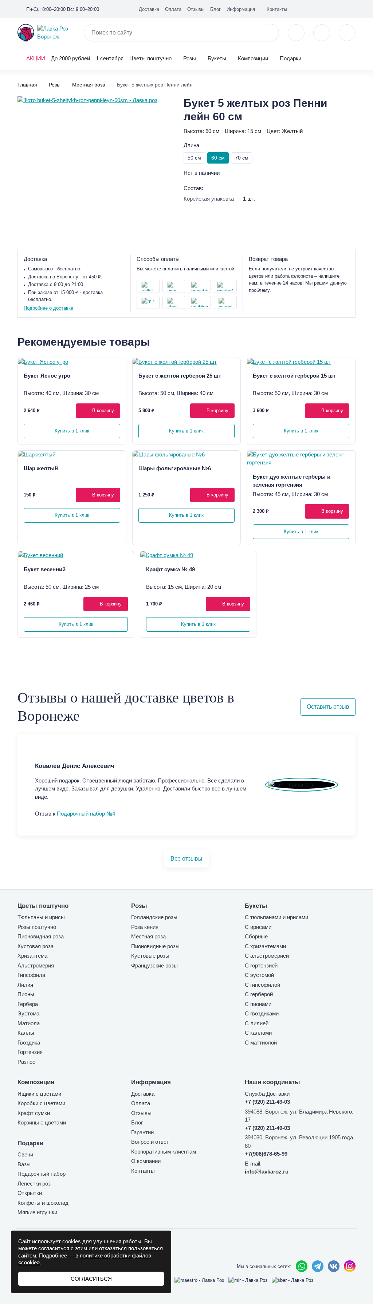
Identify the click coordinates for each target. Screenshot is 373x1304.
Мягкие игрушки (37, 1212)
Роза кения (144, 927)
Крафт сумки (33, 1113)
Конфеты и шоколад (42, 1203)
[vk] (329, 9)
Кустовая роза (35, 946)
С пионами (258, 1004)
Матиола (28, 1023)
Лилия (25, 985)
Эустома (28, 1013)
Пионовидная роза (40, 936)
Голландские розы (154, 917)
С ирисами (258, 927)
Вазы (24, 1164)
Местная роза (148, 936)
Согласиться (91, 1279)
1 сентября (109, 58)
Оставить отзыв (328, 707)
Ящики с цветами (39, 1094)
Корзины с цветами (41, 1122)
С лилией (256, 1023)
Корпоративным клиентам (163, 1151)
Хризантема (32, 956)
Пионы (25, 994)
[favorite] (321, 32)
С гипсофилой (262, 985)
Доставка (149, 9)
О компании (146, 1161)
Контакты (277, 9)
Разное (26, 1062)
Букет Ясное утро (47, 376)
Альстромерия (35, 965)
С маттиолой (261, 1042)
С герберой (259, 994)
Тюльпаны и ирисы (41, 917)
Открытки (29, 1193)
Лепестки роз (34, 1183)
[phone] (296, 32)
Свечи (25, 1154)
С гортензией (261, 965)
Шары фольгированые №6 (174, 468)
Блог (215, 9)
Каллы (25, 1033)
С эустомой (259, 975)
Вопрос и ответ (150, 1142)
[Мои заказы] (353, 9)
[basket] (347, 32)
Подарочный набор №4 (86, 813)
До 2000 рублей (70, 58)
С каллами (258, 1033)
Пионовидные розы (155, 946)
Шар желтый (41, 468)
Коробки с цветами (41, 1103)
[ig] (341, 9)
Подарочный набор (41, 1174)
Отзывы (195, 9)
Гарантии (142, 1132)
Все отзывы (186, 859)
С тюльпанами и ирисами (276, 917)
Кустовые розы (150, 956)
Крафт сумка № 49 (170, 569)
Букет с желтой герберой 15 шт (294, 376)
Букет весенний (45, 569)
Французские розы (154, 965)
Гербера (27, 1004)
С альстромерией (267, 956)
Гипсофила (31, 975)
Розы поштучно (36, 927)
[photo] (72, 362)
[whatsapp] (301, 1266)
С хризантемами (265, 946)
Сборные (256, 936)
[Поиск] (269, 32)
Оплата (173, 9)
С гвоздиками (262, 1013)
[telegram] (317, 1266)
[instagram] (350, 1266)
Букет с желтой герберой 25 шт (179, 376)
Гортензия (30, 1052)
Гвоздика (28, 1042)
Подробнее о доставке (48, 308)
